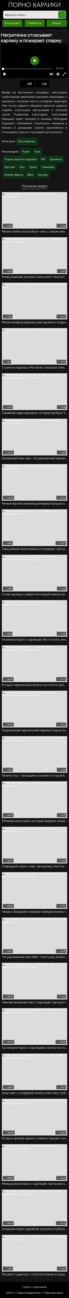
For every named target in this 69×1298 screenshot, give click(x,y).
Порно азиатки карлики (21, 159)
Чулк (37, 151)
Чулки (26, 151)
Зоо (22, 167)
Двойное (56, 159)
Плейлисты (34, 23)
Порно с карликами (34, 1287)
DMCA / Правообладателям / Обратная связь (34, 1292)
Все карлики (12, 23)
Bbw (30, 174)
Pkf (43, 159)
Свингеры (48, 167)
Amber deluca (14, 174)
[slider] (27, 69)
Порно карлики (34, 5)
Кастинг (10, 167)
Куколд (42, 174)
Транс (33, 167)
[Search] (62, 14)
